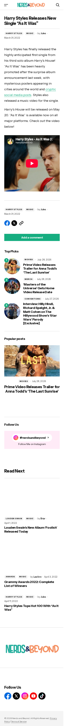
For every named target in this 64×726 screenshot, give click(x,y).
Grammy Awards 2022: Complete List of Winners (29, 584)
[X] (16, 696)
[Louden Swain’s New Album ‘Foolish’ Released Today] (32, 498)
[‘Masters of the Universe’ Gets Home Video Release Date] (12, 286)
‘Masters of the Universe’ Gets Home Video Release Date (38, 288)
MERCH (29, 279)
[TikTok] (42, 696)
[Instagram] (24, 696)
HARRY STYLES (14, 33)
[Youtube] (33, 696)
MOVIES (29, 259)
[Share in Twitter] (14, 223)
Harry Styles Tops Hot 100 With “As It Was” (31, 608)
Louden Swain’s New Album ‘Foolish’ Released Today (30, 529)
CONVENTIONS (33, 299)
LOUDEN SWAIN (14, 518)
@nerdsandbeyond (33, 437)
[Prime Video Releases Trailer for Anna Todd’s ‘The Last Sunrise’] (12, 266)
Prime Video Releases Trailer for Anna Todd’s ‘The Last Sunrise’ (40, 268)
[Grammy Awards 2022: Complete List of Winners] (32, 556)
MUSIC (29, 33)
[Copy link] (21, 223)
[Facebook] (7, 696)
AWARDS (10, 576)
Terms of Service (18, 721)
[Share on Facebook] (7, 223)
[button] (6, 5)
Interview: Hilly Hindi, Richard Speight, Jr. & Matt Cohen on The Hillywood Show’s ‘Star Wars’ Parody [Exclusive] (40, 313)
